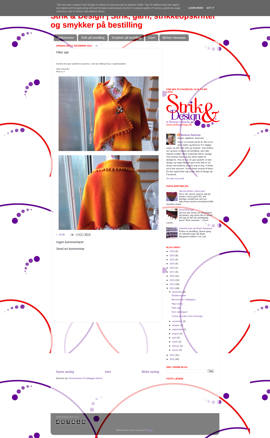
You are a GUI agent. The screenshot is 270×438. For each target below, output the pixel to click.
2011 (172, 359)
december (177, 292)
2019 (172, 263)
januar (175, 350)
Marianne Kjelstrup (190, 135)
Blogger (149, 430)
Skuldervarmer (179, 295)
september (177, 329)
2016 (172, 276)
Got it (210, 8)
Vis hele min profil (175, 178)
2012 (172, 355)
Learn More (195, 8)
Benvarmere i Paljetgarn (183, 299)
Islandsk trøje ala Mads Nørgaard (195, 228)
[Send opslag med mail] (72, 234)
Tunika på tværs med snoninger (187, 316)
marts (175, 342)
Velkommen (66, 37)
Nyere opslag (65, 371)
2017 (172, 272)
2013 (172, 288)
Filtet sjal (176, 308)
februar (176, 346)
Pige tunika (177, 304)
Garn (151, 37)
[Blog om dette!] (80, 234)
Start (108, 371)
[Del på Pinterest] (89, 234)
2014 (172, 284)
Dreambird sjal (186, 210)
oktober (176, 325)
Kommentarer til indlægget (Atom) (85, 378)
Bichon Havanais (174, 37)
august (176, 333)
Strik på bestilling (93, 37)
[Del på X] (83, 234)
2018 (172, 268)
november (177, 321)
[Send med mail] (77, 234)
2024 (172, 251)
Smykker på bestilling (126, 37)
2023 (172, 255)
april (174, 338)
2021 (172, 259)
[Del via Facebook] (86, 234)
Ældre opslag (150, 371)
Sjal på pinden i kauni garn (192, 191)
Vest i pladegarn (180, 312)
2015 (172, 280)
